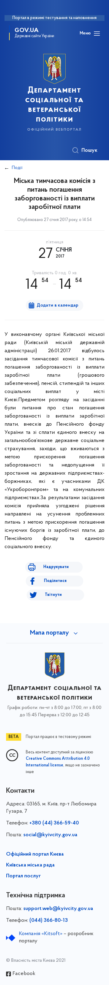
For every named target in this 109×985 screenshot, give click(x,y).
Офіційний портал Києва (35, 854)
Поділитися (55, 581)
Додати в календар (57, 305)
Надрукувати (56, 567)
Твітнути (53, 595)
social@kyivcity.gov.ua (50, 835)
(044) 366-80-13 (48, 920)
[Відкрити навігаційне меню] (97, 34)
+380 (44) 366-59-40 (54, 823)
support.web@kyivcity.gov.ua (58, 909)
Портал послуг (23, 876)
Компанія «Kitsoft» (40, 934)
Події (17, 167)
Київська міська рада (30, 865)
